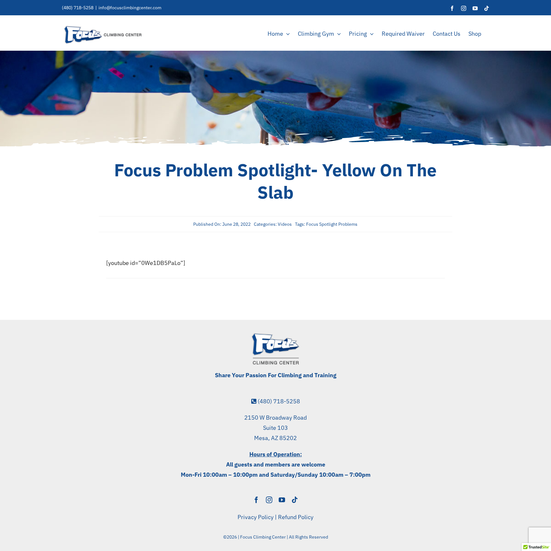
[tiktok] (294, 500)
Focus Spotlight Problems (331, 224)
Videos (285, 224)
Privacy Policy (256, 517)
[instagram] (269, 500)
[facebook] (256, 500)
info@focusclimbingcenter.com (130, 8)
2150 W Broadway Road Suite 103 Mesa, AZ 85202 (275, 428)
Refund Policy (295, 517)
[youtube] (282, 500)
